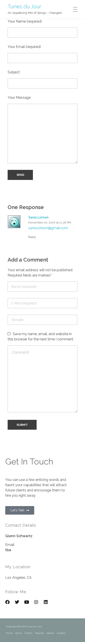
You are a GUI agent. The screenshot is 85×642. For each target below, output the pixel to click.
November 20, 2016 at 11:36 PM (49, 222)
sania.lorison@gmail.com (48, 228)
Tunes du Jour (24, 6)
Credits (28, 633)
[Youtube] (26, 602)
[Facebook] (7, 602)
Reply (32, 237)
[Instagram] (36, 602)
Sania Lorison (38, 217)
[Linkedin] (46, 602)
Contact (61, 633)
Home (9, 633)
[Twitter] (17, 602)
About (18, 633)
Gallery (50, 633)
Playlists (39, 633)
